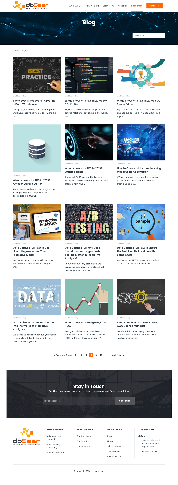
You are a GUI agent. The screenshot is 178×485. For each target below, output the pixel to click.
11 (107, 355)
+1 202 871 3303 (149, 451)
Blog (17, 50)
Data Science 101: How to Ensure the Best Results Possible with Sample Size (137, 251)
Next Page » (117, 355)
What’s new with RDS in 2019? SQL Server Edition (138, 102)
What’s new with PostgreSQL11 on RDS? (86, 324)
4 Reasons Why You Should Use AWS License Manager (137, 324)
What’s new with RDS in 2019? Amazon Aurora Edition (31, 182)
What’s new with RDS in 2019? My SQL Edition (86, 102)
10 (102, 355)
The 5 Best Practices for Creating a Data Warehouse (34, 102)
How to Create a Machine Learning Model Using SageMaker (139, 170)
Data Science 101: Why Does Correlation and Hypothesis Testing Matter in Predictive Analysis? (82, 253)
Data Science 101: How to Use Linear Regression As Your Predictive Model (31, 251)
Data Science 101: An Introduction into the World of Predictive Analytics (34, 326)
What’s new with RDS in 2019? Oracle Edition (83, 170)
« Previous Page (63, 355)
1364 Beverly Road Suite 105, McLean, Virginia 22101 (151, 443)
